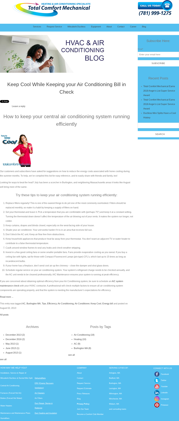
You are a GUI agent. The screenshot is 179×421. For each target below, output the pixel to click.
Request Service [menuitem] (54, 26)
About (79, 373)
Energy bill (107, 303)
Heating (80, 339)
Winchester (113, 399)
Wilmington (113, 394)
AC (23, 303)
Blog (79, 399)
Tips (44, 303)
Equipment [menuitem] (96, 26)
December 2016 (15, 339)
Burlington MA (34, 303)
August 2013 (13, 353)
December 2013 (15, 335)
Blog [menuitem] (144, 26)
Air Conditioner (82, 303)
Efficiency (52, 303)
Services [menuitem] (37, 26)
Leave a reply (18, 106)
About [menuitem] (109, 26)
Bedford (112, 378)
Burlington (113, 383)
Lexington (113, 388)
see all (3, 359)
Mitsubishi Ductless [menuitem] (76, 26)
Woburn (112, 404)
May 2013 (12, 344)
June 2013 (12, 348)
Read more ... (6, 297)
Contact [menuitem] (120, 26)
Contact (80, 378)
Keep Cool (96, 303)
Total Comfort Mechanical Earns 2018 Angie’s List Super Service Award (159, 104)
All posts (4, 315)
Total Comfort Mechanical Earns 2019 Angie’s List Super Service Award (159, 90)
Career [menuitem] (133, 26)
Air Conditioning (66, 303)
